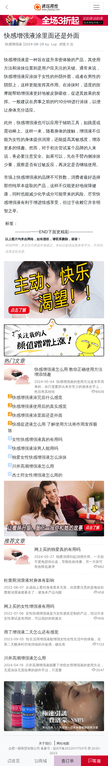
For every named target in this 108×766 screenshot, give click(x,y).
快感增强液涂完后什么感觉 (37, 397)
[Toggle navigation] (96, 7)
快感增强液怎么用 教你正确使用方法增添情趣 (68, 372)
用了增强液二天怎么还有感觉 (31, 632)
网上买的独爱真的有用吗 (57, 549)
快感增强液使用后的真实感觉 (39, 406)
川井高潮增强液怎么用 (33, 466)
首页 (16, 760)
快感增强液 (13, 44)
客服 (97, 760)
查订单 (67, 760)
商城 (43, 760)
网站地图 (63, 743)
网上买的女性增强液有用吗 (29, 606)
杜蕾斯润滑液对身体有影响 (29, 580)
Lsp (54, 44)
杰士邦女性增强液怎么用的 (37, 475)
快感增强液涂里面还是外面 (37, 415)
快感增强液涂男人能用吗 (35, 448)
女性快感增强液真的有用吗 (37, 439)
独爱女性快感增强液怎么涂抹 (39, 457)
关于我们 (45, 743)
